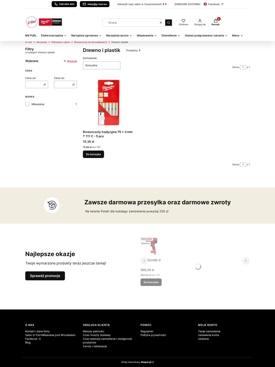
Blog (28, 342)
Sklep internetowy (136, 362)
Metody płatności (93, 331)
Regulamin (146, 331)
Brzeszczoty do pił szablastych (90, 42)
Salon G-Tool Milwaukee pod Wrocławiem (50, 335)
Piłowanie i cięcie (60, 42)
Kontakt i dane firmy (37, 331)
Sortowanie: (90, 58)
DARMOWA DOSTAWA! (187, 4)
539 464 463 (66, 4)
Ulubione (203, 338)
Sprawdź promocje (45, 276)
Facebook (214, 4)
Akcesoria (41, 42)
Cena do (59, 78)
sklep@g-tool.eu (97, 4)
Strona (235, 67)
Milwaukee (37, 104)
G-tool (28, 42)
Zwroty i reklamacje (95, 346)
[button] (168, 22)
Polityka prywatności (153, 335)
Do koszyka (93, 154)
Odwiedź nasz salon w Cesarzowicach (139, 4)
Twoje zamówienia (209, 331)
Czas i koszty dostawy (97, 335)
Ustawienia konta (208, 335)
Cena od (30, 78)
